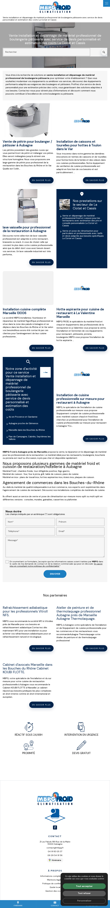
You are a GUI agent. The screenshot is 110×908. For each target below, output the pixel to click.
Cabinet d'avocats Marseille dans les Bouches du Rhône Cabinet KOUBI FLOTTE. (27, 668)
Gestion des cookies (55, 891)
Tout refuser (84, 893)
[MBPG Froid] (55, 7)
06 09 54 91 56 (55, 855)
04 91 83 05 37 (55, 851)
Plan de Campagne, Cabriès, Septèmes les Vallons (30, 437)
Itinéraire (18, 904)
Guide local (55, 887)
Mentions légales (55, 879)
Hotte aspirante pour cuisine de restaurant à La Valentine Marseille (80, 313)
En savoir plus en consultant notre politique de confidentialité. (56, 565)
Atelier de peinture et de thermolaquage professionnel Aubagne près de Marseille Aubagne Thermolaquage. (78, 613)
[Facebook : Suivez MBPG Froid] (55, 827)
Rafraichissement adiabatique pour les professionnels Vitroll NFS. (25, 611)
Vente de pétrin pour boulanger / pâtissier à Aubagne (27, 143)
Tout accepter (84, 886)
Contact (55, 904)
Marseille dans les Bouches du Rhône (27, 430)
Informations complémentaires (55, 876)
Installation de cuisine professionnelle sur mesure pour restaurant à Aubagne (80, 399)
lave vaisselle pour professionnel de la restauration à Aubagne (27, 229)
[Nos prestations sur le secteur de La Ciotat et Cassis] (64, 204)
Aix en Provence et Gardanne (23, 416)
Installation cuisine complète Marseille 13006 (24, 311)
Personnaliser (84, 900)
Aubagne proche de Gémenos (23, 423)
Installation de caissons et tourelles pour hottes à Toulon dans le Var (78, 145)
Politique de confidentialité (55, 883)
